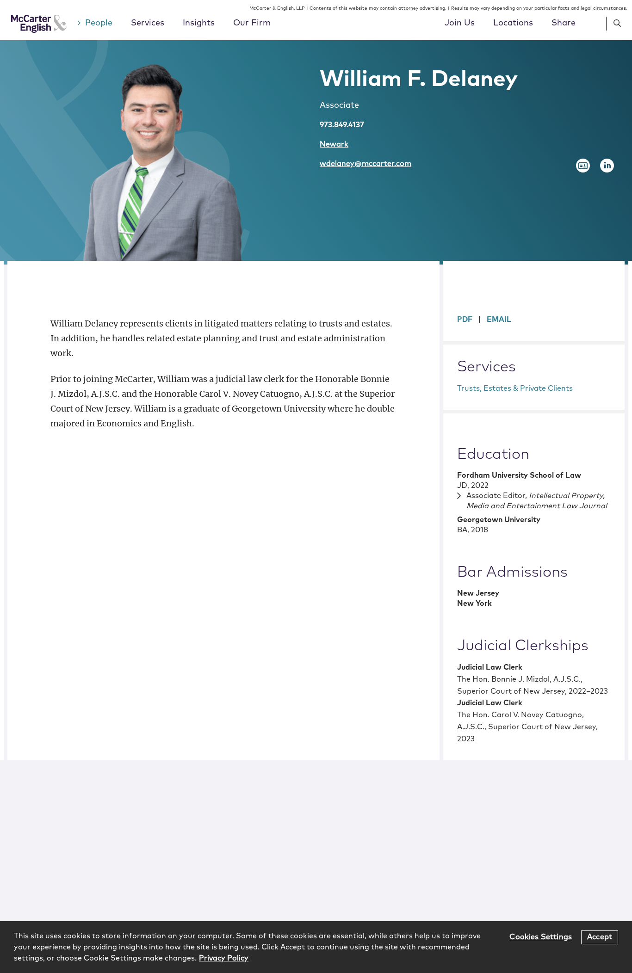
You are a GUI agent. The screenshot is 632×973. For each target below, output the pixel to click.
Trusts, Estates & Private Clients (515, 388)
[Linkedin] (607, 165)
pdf (464, 319)
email (499, 319)
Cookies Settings (540, 937)
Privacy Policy (223, 958)
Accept (599, 937)
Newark (334, 144)
